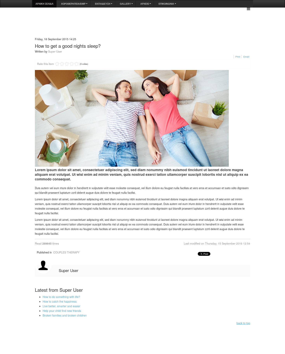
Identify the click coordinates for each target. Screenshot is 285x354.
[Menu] (248, 8)
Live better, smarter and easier (61, 306)
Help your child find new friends (62, 311)
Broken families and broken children (65, 315)
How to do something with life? (61, 297)
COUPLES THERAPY (66, 252)
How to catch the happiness (60, 301)
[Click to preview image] (142, 118)
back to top (243, 323)
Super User (55, 51)
